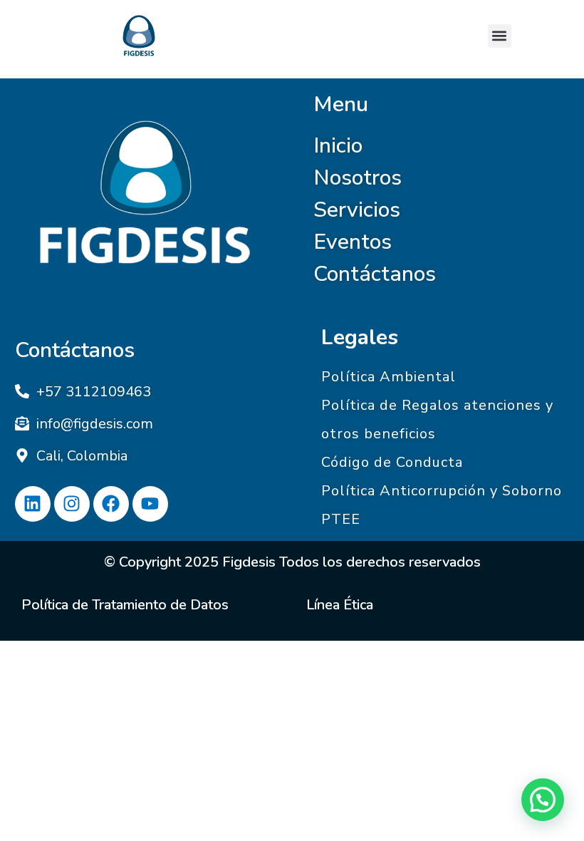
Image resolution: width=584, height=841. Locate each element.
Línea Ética (339, 604)
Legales (359, 337)
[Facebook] (111, 504)
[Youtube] (150, 504)
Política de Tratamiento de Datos (125, 604)
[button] (499, 36)
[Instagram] (72, 504)
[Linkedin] (33, 504)
